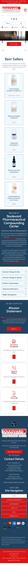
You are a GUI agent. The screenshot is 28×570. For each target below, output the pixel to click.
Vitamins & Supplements (14, 500)
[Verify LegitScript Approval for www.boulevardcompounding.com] (14, 422)
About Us (14, 329)
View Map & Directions (14, 452)
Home (14, 496)
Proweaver (17, 560)
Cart (25, 27)
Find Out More (14, 44)
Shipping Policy (14, 516)
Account (16, 27)
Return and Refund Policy (9, 558)
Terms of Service (20, 558)
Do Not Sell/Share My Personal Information (14, 551)
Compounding (14, 504)
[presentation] (3, 50)
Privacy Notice (14, 556)
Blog (14, 512)
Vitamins (6, 27)
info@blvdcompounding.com (15, 470)
